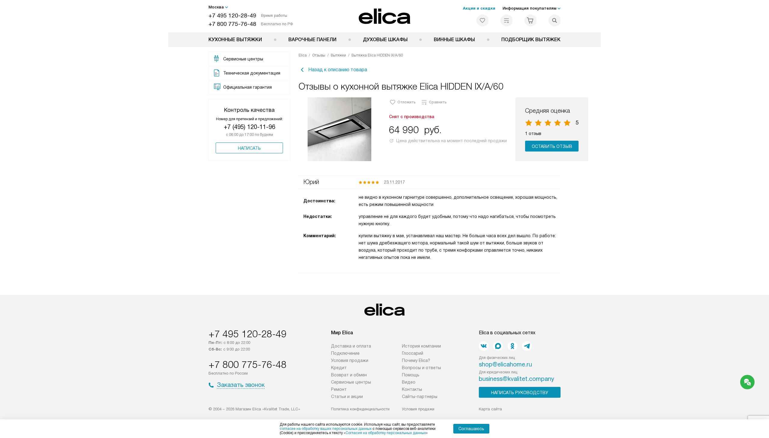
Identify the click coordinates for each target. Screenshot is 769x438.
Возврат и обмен (349, 374)
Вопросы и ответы (421, 367)
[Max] (498, 346)
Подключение (345, 353)
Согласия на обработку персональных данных (385, 433)
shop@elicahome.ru (505, 364)
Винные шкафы (454, 39)
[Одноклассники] (512, 346)
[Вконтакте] (483, 346)
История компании (421, 346)
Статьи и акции (347, 396)
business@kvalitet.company (516, 378)
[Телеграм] (527, 346)
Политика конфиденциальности (360, 409)
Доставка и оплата (351, 346)
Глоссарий (412, 353)
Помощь (410, 374)
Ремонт (339, 389)
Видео (408, 382)
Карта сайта (490, 409)
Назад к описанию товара (337, 69)
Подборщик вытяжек (531, 39)
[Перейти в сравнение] (506, 20)
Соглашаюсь (471, 428)
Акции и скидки (479, 8)
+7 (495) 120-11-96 (249, 127)
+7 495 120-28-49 (232, 15)
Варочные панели (312, 39)
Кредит (339, 367)
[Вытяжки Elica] (384, 16)
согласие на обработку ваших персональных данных (326, 429)
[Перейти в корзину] (530, 20)
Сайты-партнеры (419, 396)
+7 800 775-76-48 (232, 24)
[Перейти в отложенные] (482, 20)
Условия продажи (349, 360)
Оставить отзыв (552, 146)
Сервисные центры (351, 382)
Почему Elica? (416, 360)
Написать (249, 148)
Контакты (412, 389)
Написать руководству (519, 392)
